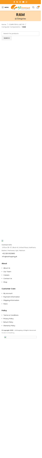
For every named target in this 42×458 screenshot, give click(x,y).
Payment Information (11, 297)
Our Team (7, 272)
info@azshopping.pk (9, 256)
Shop (5, 282)
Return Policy (8, 322)
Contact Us (7, 278)
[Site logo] (20, 7)
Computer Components (11, 27)
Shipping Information (11, 300)
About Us (6, 268)
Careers (6, 275)
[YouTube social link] (23, 2)
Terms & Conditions (10, 315)
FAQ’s (5, 304)
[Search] (33, 7)
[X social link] (17, 2)
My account (7, 293)
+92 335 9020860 (8, 253)
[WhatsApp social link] (26, 2)
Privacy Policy (8, 319)
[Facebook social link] (14, 2)
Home (4, 24)
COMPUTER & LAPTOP (16, 24)
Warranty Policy (9, 326)
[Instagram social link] (20, 2)
